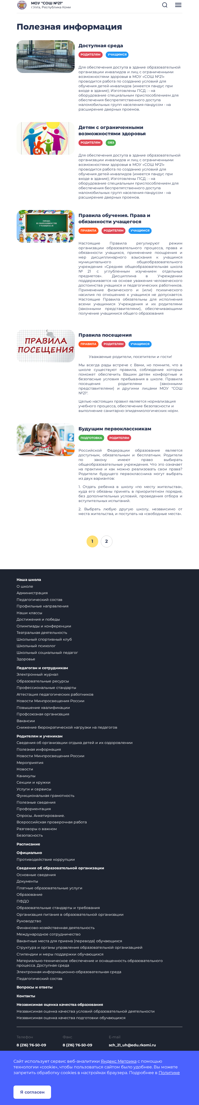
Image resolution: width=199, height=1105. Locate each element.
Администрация (32, 593)
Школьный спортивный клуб (44, 639)
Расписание (28, 844)
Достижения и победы (38, 619)
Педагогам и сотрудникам (42, 668)
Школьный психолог (36, 645)
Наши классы (29, 613)
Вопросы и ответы (35, 987)
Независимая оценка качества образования (60, 1004)
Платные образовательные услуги (49, 888)
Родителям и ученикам (39, 736)
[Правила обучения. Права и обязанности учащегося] (46, 226)
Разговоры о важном (37, 828)
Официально (29, 853)
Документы (27, 881)
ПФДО (23, 901)
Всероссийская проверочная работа (52, 822)
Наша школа (29, 580)
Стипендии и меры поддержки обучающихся (60, 954)
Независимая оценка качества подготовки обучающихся (71, 1017)
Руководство (29, 921)
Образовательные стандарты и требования (58, 907)
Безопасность (30, 835)
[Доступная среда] (46, 56)
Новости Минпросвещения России (50, 701)
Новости (25, 769)
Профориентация (34, 808)
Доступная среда (101, 46)
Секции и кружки (34, 782)
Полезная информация (39, 749)
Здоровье (26, 659)
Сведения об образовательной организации (60, 868)
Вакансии (26, 720)
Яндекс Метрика (119, 1061)
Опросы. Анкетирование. (41, 815)
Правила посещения (105, 335)
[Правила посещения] (46, 345)
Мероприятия (30, 762)
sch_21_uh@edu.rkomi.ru (132, 1045)
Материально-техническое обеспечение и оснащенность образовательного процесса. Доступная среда (90, 963)
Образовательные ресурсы (43, 681)
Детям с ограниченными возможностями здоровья (112, 131)
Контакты (26, 996)
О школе (25, 586)
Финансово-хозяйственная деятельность (56, 927)
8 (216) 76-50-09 (31, 1045)
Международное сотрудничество (49, 934)
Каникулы (26, 776)
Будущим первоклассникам (115, 429)
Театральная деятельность (42, 632)
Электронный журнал (37, 674)
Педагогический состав (39, 599)
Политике (169, 1072)
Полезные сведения (36, 802)
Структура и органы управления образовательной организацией (80, 947)
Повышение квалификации (43, 707)
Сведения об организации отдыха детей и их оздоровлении (75, 742)
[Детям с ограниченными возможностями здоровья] (46, 138)
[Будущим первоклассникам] (46, 439)
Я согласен (32, 1092)
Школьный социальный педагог (47, 652)
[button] (165, 5)
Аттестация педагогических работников (55, 694)
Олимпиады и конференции (44, 626)
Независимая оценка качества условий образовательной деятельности (86, 1011)
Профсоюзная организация (43, 714)
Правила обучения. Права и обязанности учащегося (114, 219)
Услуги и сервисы (34, 789)
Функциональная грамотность (45, 795)
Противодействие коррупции (46, 859)
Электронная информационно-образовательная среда (69, 972)
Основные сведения (36, 874)
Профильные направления (42, 606)
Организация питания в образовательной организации (70, 914)
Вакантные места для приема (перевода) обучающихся (69, 941)
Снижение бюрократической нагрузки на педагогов (67, 727)
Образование (29, 894)
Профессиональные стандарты (46, 687)
